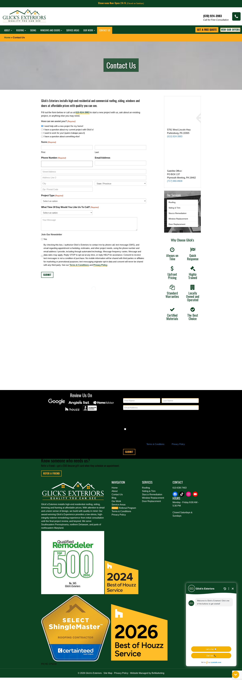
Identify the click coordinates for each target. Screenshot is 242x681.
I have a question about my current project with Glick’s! (69, 129)
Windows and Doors (50, 30)
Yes (45, 239)
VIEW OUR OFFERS (230, 29)
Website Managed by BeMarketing (147, 673)
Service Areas (72, 30)
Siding (33, 30)
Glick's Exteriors (94, 673)
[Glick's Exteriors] (24, 17)
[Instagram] (188, 494)
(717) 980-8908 (174, 181)
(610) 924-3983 (174, 136)
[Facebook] (175, 494)
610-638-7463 (180, 488)
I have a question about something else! (62, 136)
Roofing (20, 30)
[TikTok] (181, 494)
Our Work (88, 30)
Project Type (52, 195)
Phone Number (53, 158)
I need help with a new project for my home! (63, 126)
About (7, 30)
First (43, 152)
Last (97, 152)
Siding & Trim (174, 208)
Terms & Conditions (79, 265)
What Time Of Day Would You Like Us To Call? (70, 207)
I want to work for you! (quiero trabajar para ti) (64, 133)
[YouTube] (195, 494)
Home (7, 37)
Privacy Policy (100, 265)
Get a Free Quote (207, 29)
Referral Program (127, 508)
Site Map (107, 673)
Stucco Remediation (177, 213)
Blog (114, 498)
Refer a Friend (51, 473)
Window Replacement (178, 219)
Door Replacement (177, 224)
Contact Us (104, 30)
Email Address (102, 158)
